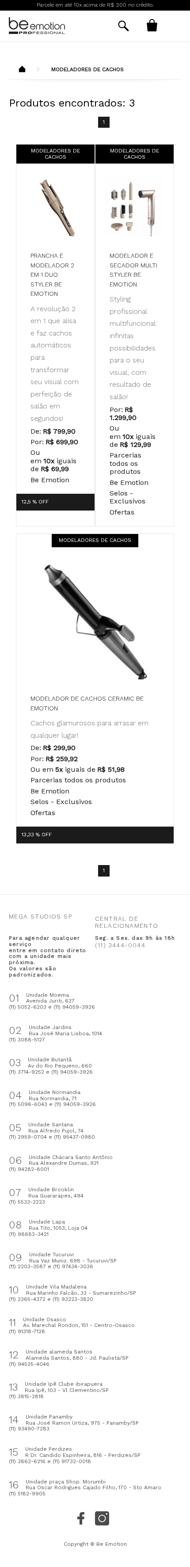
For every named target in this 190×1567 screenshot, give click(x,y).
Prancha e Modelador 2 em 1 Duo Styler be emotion (52, 274)
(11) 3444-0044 (120, 945)
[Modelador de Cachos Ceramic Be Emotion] (95, 620)
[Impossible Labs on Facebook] (81, 1518)
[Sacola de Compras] (152, 25)
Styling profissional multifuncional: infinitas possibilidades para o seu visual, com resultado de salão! (133, 348)
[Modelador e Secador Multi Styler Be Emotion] (134, 207)
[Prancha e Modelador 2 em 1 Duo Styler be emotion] (55, 207)
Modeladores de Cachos (87, 69)
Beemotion (22, 69)
